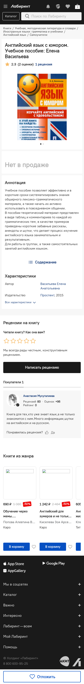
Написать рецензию (42, 367)
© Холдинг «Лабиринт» (20, 658)
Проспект (47, 295)
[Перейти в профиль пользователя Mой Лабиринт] (58, 6)
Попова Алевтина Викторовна (19, 522)
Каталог (11, 16)
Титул (80, 527)
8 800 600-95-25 (15, 664)
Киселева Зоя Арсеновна (56, 522)
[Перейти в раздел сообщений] (48, 6)
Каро (7, 527)
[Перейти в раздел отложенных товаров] (68, 6)
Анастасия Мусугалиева (38, 396)
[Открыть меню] (5, 6)
